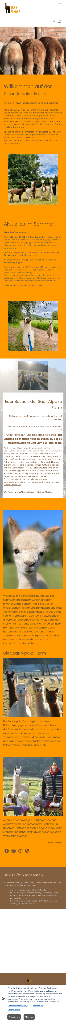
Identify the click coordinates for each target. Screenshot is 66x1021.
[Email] (20, 851)
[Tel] (27, 851)
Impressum (38, 1005)
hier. (41, 285)
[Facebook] (54, 21)
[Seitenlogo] (12, 8)
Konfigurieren (14, 1009)
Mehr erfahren (54, 842)
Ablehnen (29, 1017)
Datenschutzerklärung (18, 1005)
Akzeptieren (14, 1017)
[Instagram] (59, 21)
